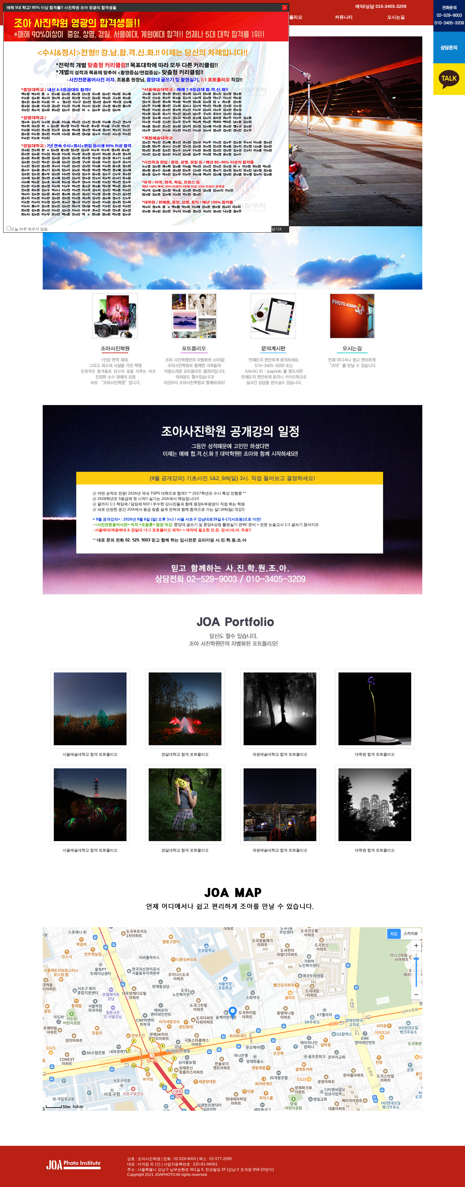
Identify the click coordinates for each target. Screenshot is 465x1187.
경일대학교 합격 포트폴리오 (185, 754)
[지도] (394, 934)
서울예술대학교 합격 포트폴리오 (90, 754)
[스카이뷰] (411, 934)
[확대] (416, 945)
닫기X (276, 229)
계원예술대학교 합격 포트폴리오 (279, 754)
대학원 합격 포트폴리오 (375, 754)
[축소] (416, 994)
